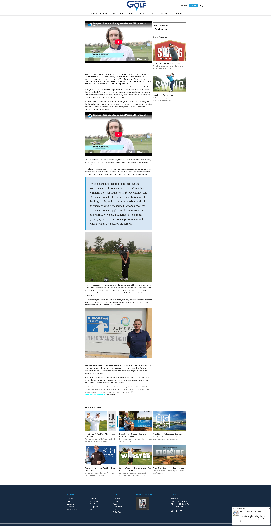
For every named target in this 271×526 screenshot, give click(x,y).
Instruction (104, 13)
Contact (116, 501)
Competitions (162, 13)
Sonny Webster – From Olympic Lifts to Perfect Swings (135, 469)
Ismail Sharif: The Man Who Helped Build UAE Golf (100, 435)
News (151, 13)
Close (269, 508)
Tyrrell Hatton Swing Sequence (166, 63)
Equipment (130, 13)
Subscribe (193, 6)
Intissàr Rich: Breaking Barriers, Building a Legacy (132, 435)
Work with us (117, 507)
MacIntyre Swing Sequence (165, 95)
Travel (69, 501)
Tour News (94, 501)
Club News (93, 504)
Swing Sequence (118, 13)
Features (92, 13)
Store (115, 509)
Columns (141, 13)
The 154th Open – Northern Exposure (169, 468)
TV (171, 13)
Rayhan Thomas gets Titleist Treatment (251, 512)
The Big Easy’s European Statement (168, 434)
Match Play (117, 512)
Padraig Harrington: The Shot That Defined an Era (100, 469)
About (115, 504)
